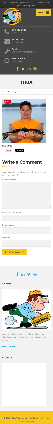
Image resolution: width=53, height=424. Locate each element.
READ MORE (9, 346)
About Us (32, 92)
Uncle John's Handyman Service (13, 92)
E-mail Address (9, 225)
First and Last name (12, 212)
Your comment (9, 179)
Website (6, 237)
